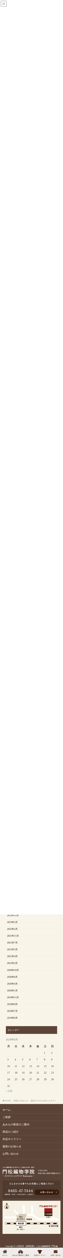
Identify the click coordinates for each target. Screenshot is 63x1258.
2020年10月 (13, 970)
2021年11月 (13, 936)
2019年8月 (12, 1004)
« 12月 (9, 1091)
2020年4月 (12, 984)
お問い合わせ (11, 1153)
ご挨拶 (7, 1117)
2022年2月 (12, 929)
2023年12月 (13, 915)
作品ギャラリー (12, 1139)
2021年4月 (12, 956)
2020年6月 (12, 977)
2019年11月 (13, 997)
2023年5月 (12, 922)
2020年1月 (12, 990)
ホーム (7, 1109)
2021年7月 (12, 942)
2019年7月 (12, 1011)
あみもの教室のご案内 (16, 1124)
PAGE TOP (57, 1243)
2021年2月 (12, 963)
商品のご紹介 (11, 1131)
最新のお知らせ (12, 1146)
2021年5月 (12, 949)
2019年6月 (12, 1018)
